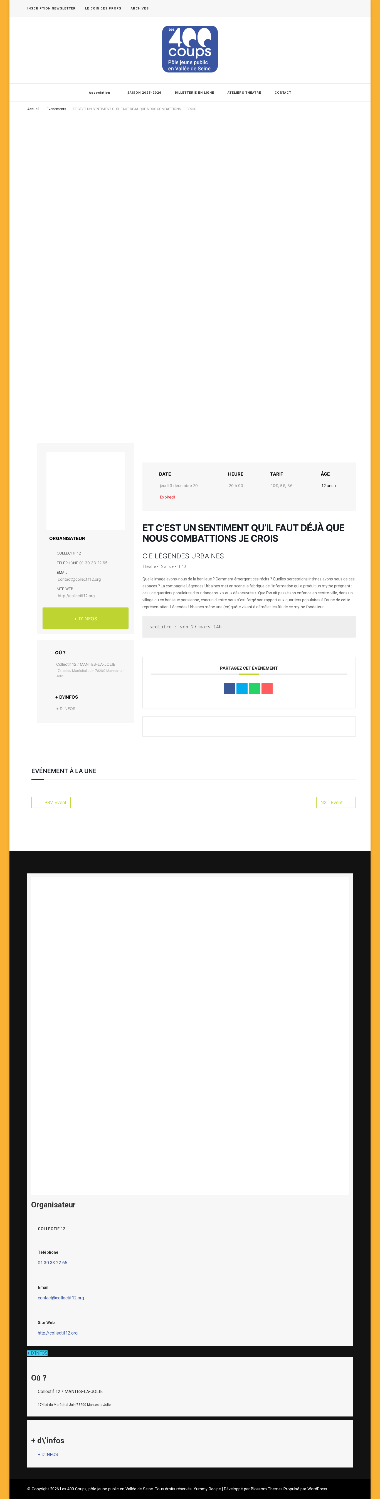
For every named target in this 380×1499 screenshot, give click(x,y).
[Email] (267, 688)
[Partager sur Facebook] (229, 688)
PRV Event (55, 802)
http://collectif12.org (76, 595)
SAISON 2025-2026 (144, 93)
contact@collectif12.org (79, 579)
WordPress (317, 1489)
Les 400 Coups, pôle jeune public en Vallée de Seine (106, 1489)
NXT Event (331, 802)
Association (99, 93)
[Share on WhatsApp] (254, 688)
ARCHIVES (140, 8)
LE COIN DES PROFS (103, 8)
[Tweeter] (242, 688)
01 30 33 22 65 (93, 562)
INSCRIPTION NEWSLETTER (51, 8)
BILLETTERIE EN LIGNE (194, 93)
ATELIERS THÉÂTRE (244, 93)
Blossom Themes (267, 1489)
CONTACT (283, 93)
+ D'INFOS (85, 618)
